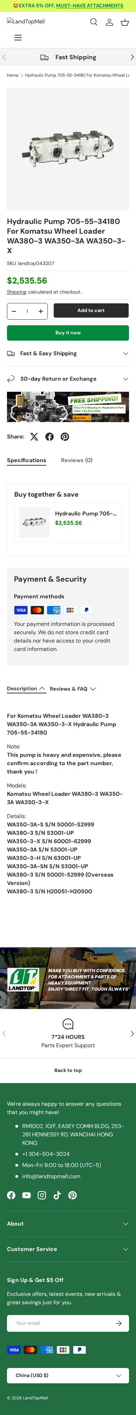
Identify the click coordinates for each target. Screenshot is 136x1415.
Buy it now (68, 332)
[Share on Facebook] (49, 436)
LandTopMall (35, 1398)
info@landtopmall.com (51, 1176)
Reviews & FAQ (69, 688)
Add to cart (91, 310)
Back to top (68, 1070)
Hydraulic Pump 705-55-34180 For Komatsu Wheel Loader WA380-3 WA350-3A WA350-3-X (85, 514)
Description (22, 688)
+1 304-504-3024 (46, 1154)
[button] (125, 22)
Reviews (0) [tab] (76, 460)
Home (12, 75)
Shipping (17, 292)
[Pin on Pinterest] (65, 436)
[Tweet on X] (34, 436)
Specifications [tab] (26, 460)
